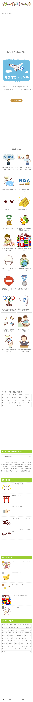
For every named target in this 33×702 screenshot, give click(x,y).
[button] (30, 456)
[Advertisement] (16, 31)
